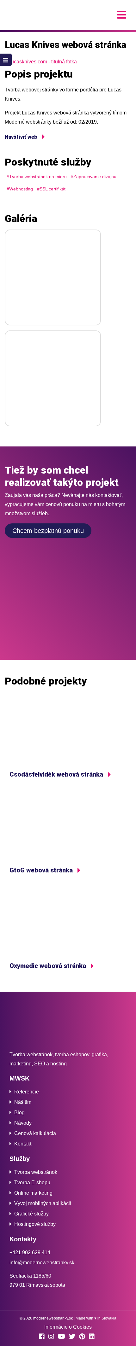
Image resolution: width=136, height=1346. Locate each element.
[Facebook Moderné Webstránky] (43, 1337)
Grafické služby (31, 1213)
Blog (19, 1112)
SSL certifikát (52, 188)
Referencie (26, 1091)
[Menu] (121, 15)
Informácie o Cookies (68, 1327)
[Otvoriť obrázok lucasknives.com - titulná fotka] (68, 62)
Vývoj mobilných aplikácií (42, 1203)
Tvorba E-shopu (32, 1182)
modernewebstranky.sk (53, 1318)
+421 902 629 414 (29, 1252)
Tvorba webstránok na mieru (38, 176)
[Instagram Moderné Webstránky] (52, 1337)
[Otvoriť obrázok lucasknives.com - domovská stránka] (53, 277)
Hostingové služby (35, 1224)
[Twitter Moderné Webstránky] (73, 1337)
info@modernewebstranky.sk (41, 1262)
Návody (23, 1123)
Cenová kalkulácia (35, 1133)
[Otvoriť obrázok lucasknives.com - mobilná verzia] (53, 378)
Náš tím (22, 1102)
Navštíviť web (22, 137)
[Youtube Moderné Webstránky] (63, 1337)
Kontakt (22, 1143)
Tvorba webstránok (35, 1172)
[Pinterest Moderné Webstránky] (83, 1337)
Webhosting (21, 188)
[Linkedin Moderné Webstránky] (93, 1337)
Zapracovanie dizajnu (94, 176)
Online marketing (33, 1193)
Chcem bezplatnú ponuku (48, 530)
